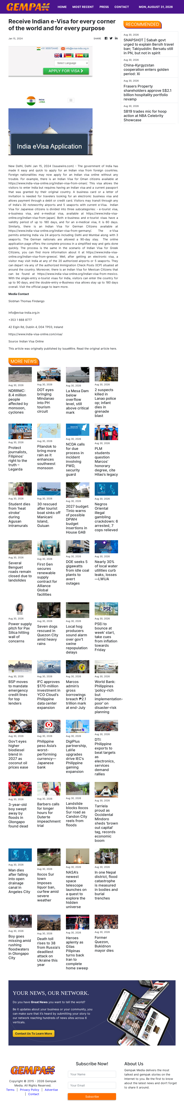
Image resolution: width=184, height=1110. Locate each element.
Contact (33, 1094)
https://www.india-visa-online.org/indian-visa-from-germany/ (49, 230)
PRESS (104, 7)
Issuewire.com (63, 166)
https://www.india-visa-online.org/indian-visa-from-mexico (77, 274)
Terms (10, 1089)
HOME (62, 7)
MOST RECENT (83, 7)
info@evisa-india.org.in (24, 312)
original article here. (103, 348)
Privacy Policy (29, 1089)
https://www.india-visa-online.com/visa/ (35, 334)
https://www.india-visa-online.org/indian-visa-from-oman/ (47, 183)
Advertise (51, 1089)
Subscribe (92, 1096)
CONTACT (121, 7)
